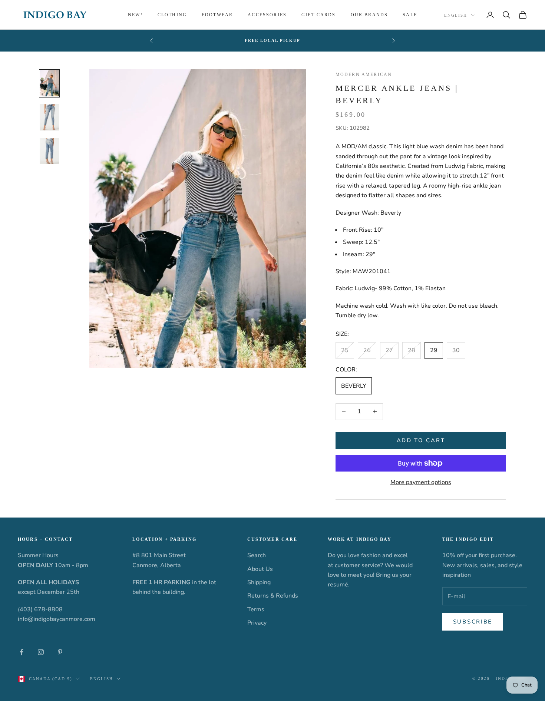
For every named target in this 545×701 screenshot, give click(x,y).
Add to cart (421, 440)
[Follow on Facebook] (21, 652)
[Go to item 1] (49, 83)
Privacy (257, 623)
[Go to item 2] (49, 117)
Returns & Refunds (272, 596)
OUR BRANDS (369, 14)
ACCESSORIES (267, 14)
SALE (410, 14)
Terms (255, 609)
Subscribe (472, 621)
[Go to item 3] (49, 151)
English (455, 15)
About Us (260, 569)
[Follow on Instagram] (40, 652)
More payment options (420, 482)
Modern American (364, 74)
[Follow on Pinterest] (60, 652)
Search (256, 555)
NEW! (135, 14)
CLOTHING (172, 14)
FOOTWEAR (217, 14)
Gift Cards (318, 14)
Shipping (259, 582)
